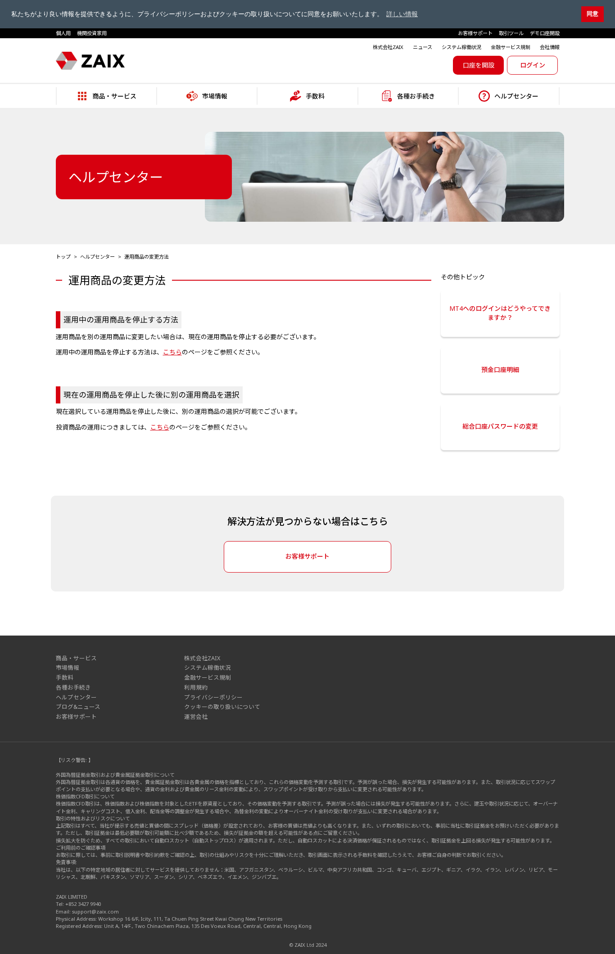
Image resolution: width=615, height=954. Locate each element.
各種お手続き (73, 687)
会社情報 (550, 47)
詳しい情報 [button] (402, 14)
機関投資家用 (92, 33)
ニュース (422, 47)
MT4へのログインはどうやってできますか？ (500, 313)
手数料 (64, 677)
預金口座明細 (500, 369)
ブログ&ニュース (78, 707)
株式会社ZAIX (388, 47)
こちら (172, 352)
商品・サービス (76, 658)
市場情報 (67, 668)
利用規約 (196, 687)
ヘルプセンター (97, 256)
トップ (63, 256)
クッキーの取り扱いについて (222, 707)
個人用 (63, 33)
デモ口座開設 (545, 33)
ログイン (532, 65)
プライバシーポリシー (213, 697)
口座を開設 (478, 65)
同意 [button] (592, 14)
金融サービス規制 (510, 47)
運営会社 (196, 717)
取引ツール (511, 33)
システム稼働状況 (461, 47)
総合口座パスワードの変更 (500, 426)
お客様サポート (475, 33)
